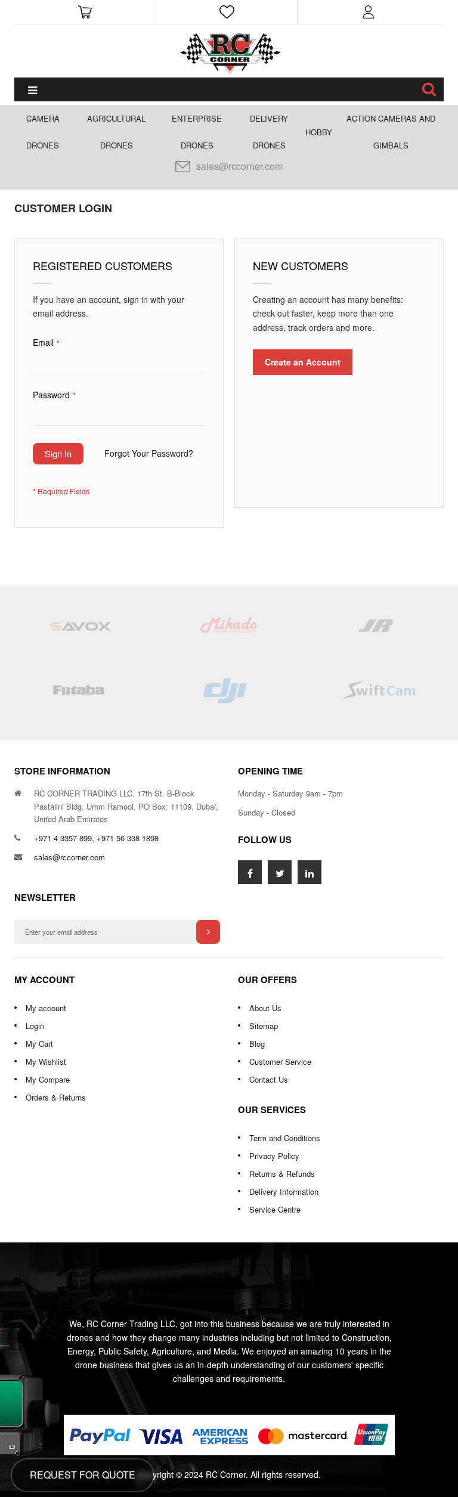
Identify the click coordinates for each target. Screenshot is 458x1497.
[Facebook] (250, 872)
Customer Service (280, 1061)
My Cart (39, 1043)
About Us (265, 1008)
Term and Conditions (284, 1137)
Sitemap (263, 1025)
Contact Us (268, 1079)
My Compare (48, 1079)
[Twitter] (280, 872)
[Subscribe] (208, 932)
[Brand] (80, 631)
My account (46, 1008)
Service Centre (275, 1209)
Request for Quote (82, 1474)
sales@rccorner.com (239, 166)
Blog (257, 1043)
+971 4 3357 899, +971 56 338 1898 (96, 838)
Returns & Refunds (282, 1173)
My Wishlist (46, 1061)
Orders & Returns (56, 1097)
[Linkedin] (309, 872)
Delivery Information (283, 1191)
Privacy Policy (274, 1155)
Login (35, 1025)
